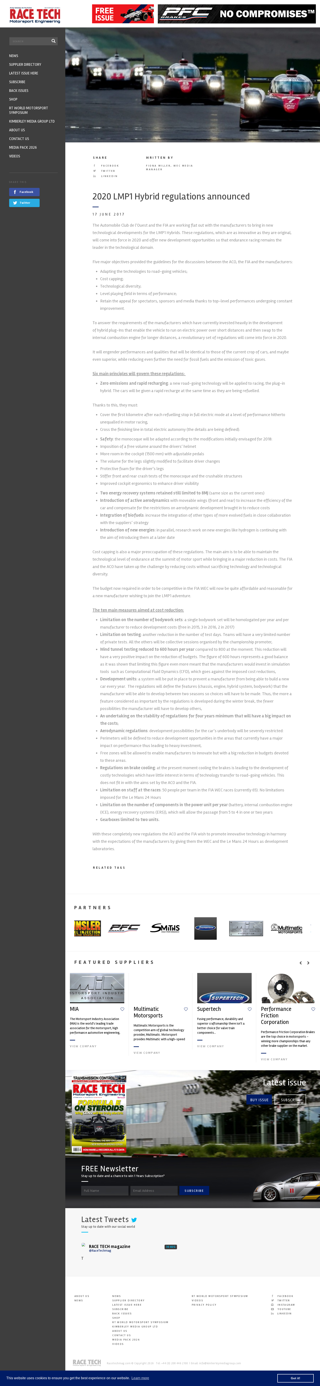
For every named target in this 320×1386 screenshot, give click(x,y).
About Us (81, 1296)
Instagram (285, 1305)
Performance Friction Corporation (276, 1016)
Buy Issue (259, 1100)
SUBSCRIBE (194, 1191)
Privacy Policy (204, 1305)
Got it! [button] (295, 1378)
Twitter (108, 171)
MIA (74, 1009)
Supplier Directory (128, 1300)
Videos (118, 1344)
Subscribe (290, 1100)
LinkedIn (109, 176)
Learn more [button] (140, 1378)
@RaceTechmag (100, 1250)
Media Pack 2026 (126, 1339)
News (78, 1300)
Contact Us (121, 1335)
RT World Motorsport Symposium (140, 1322)
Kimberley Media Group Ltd (135, 1326)
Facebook (109, 165)
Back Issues (122, 1313)
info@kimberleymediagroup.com (220, 1363)
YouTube (283, 1309)
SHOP (116, 1318)
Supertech (209, 1009)
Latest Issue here (127, 1305)
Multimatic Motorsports (148, 1012)
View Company (83, 1046)
